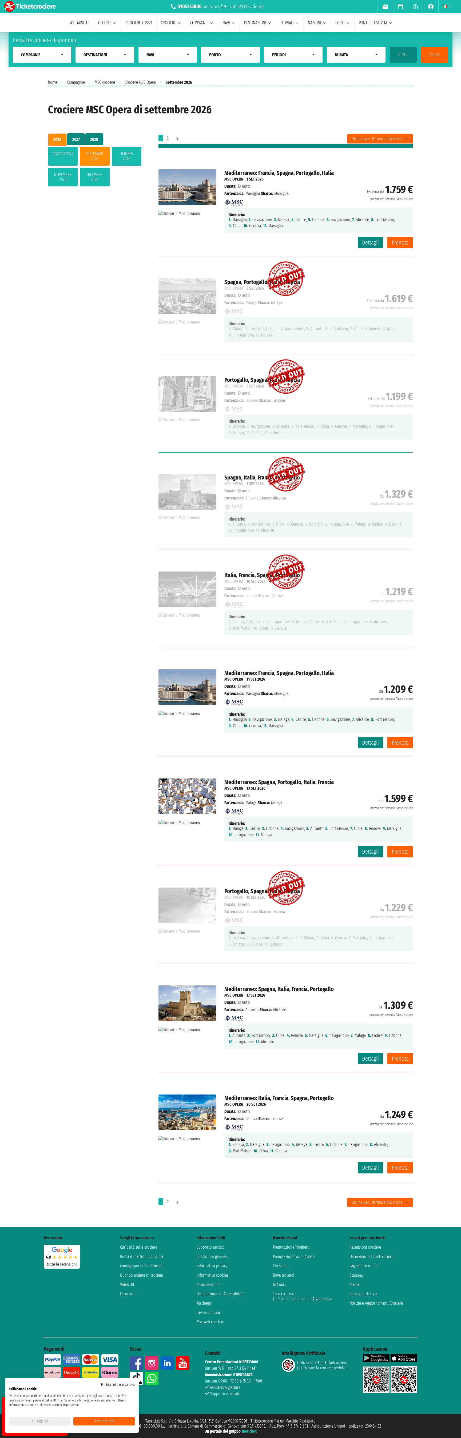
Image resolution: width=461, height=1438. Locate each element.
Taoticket (249, 1431)
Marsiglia (252, 193)
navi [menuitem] (226, 22)
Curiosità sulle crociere (138, 1247)
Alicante (252, 1009)
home (52, 82)
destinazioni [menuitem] (255, 22)
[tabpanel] (94, 168)
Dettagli (370, 242)
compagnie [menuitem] (199, 22)
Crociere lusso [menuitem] (139, 22)
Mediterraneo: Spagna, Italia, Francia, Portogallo (279, 989)
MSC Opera (233, 179)
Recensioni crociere (365, 1247)
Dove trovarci (283, 1275)
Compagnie (76, 82)
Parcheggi (204, 1303)
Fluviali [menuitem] (287, 22)
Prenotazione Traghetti (291, 1247)
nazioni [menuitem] (314, 22)
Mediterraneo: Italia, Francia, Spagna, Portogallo (279, 1098)
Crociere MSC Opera (140, 82)
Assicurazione (207, 1284)
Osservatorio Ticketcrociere (371, 1256)
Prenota (400, 242)
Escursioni (128, 1293)
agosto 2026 (63, 153)
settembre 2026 (95, 156)
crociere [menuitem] (168, 22)
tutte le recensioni (62, 1264)
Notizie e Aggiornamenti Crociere (376, 1303)
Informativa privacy (212, 1265)
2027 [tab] (76, 139)
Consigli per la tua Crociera (142, 1265)
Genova (251, 1118)
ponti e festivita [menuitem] (373, 22)
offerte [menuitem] (105, 22)
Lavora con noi (208, 1312)
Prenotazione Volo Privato (294, 1256)
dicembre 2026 (94, 177)
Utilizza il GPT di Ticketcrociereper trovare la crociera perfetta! (322, 1365)
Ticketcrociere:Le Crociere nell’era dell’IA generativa (302, 1296)
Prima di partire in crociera (141, 1256)
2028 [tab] (94, 139)
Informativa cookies (212, 1275)
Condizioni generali (212, 1256)
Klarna (354, 1284)
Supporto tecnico (211, 1247)
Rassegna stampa (363, 1293)
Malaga (251, 802)
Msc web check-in (210, 1321)
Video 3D (127, 1284)
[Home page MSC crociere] (233, 200)
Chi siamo (281, 1265)
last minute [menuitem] (79, 22)
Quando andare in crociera (141, 1275)
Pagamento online (364, 1265)
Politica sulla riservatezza (118, 1385)
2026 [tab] (57, 139)
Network (279, 1284)
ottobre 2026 (127, 156)
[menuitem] (385, 6)
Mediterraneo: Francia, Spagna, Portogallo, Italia (279, 173)
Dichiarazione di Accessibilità (220, 1293)
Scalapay (356, 1275)
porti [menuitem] (340, 22)
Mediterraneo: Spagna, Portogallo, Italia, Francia (279, 782)
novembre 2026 (62, 177)
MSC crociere (105, 82)
